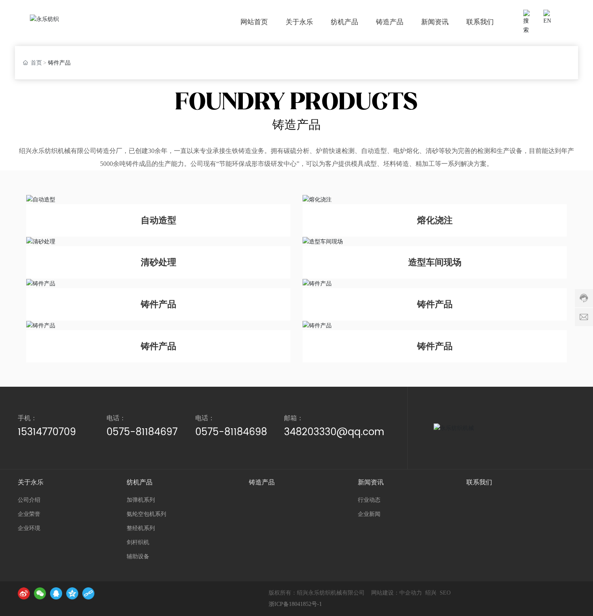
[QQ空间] (72, 593)
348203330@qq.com (334, 432)
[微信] (40, 593)
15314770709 (47, 432)
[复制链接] (88, 593)
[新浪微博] (24, 593)
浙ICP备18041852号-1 (295, 604)
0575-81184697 (141, 432)
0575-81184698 (231, 432)
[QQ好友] (56, 593)
